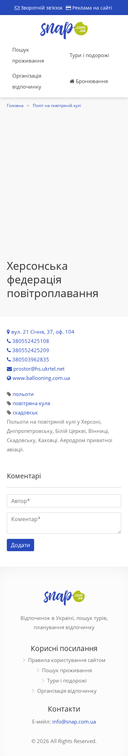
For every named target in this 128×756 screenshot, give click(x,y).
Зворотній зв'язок (40, 7)
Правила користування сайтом (66, 659)
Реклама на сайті (91, 7)
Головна (15, 105)
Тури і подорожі (89, 55)
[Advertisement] (64, 191)
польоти (23, 393)
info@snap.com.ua (74, 721)
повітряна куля (31, 403)
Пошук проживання (28, 55)
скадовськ (25, 412)
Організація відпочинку (26, 81)
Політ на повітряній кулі (57, 105)
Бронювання (91, 81)
